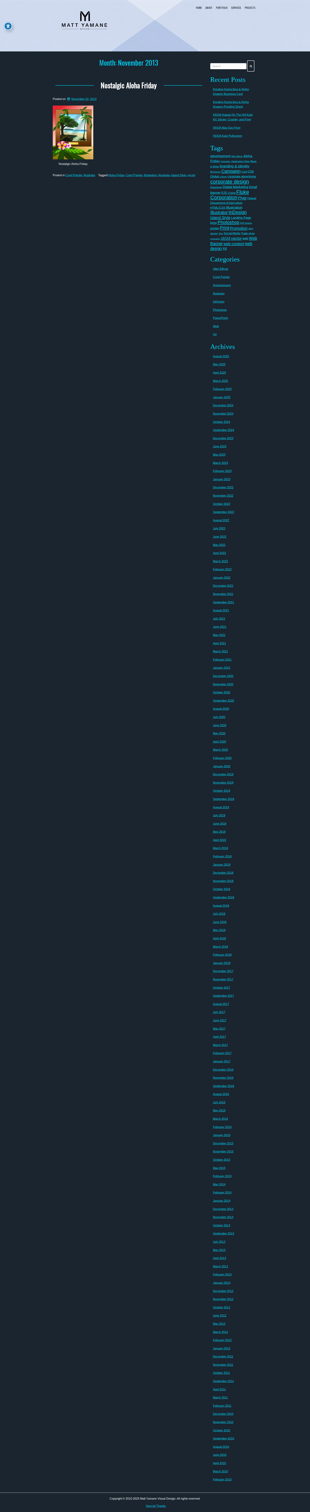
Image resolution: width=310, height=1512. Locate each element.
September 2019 (223, 799)
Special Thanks (156, 1506)
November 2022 (223, 495)
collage (223, 177)
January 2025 (221, 397)
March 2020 (220, 749)
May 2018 (219, 930)
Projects (250, 8)
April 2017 (219, 1036)
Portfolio (221, 8)
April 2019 (219, 840)
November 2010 (223, 1422)
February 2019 (222, 856)
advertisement (220, 156)
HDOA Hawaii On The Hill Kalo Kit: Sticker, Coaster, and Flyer (233, 117)
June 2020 (219, 725)
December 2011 (223, 1356)
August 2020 (221, 708)
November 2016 (223, 1077)
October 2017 (221, 987)
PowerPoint (220, 318)
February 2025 (222, 389)
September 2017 (223, 995)
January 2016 (221, 1135)
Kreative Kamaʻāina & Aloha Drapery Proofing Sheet (231, 104)
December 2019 (223, 774)
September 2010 (223, 1438)
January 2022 (221, 577)
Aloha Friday (116, 175)
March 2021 (220, 651)
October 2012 (221, 1307)
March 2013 (220, 1266)
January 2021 (221, 667)
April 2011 (219, 1389)
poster (214, 228)
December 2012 (223, 1291)
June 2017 (219, 1020)
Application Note (240, 161)
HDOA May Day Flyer (226, 127)
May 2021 (219, 635)
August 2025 (221, 356)
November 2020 (223, 684)
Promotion (239, 228)
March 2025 (220, 380)
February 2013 (222, 1274)
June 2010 (219, 1454)
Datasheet (216, 187)
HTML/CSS (217, 208)
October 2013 (221, 1225)
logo (213, 223)
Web (216, 326)
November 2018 (223, 881)
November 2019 (223, 782)
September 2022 (223, 512)
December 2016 (223, 1069)
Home (199, 8)
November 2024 (223, 413)
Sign (221, 234)
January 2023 (221, 479)
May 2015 (219, 1168)
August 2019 (221, 807)
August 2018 (221, 905)
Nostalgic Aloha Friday (129, 85)
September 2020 (223, 700)
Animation (226, 161)
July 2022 (219, 528)
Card (244, 171)
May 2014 (219, 1184)
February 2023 (222, 471)
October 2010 (221, 1430)
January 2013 (221, 1282)
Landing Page (241, 218)
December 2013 (223, 1209)
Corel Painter (73, 175)
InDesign (238, 212)
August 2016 (221, 1094)
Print (224, 227)
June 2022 (219, 536)
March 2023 (220, 462)
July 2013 (219, 1241)
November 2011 (223, 1364)
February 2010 (222, 1479)
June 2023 (219, 446)
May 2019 (219, 831)
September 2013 (223, 1233)
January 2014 (221, 1200)
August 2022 (221, 520)
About (208, 8)
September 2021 (223, 602)
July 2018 (219, 913)
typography (215, 239)
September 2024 (223, 430)
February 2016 (222, 1127)
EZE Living (228, 192)
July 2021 (219, 618)
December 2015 (223, 1143)
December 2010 (223, 1413)
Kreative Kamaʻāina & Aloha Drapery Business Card (231, 91)
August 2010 (221, 1446)
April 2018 (219, 938)
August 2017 (221, 1004)
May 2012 (219, 1323)
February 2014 (222, 1192)
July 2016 (219, 1102)
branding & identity (234, 166)
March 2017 (220, 1045)
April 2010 (219, 1463)
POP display (246, 223)
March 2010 (220, 1471)
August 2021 (221, 610)
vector (191, 175)
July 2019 (219, 815)
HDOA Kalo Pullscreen (227, 135)
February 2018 (222, 954)
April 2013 (219, 1258)
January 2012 (221, 1348)
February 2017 (222, 1053)
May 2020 (219, 733)
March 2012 (220, 1332)
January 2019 (221, 864)
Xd (224, 249)
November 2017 (223, 979)
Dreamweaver (222, 285)
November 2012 (223, 1299)
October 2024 (221, 421)
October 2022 (221, 503)
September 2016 (223, 1086)
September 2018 (223, 897)
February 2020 (222, 758)
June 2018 (219, 922)
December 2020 (223, 676)
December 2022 (223, 487)
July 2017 (219, 1012)
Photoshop (228, 222)
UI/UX (225, 238)
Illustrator (89, 175)
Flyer (242, 198)
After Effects (237, 156)
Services (236, 8)
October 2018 (221, 889)
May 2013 (219, 1250)
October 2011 (221, 1372)
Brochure (215, 171)
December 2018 (223, 872)
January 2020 (221, 766)
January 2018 (221, 963)
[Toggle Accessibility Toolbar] (8, 26)
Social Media (232, 233)
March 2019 (220, 848)
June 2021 (219, 626)
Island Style (178, 175)
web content (234, 244)
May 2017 (219, 1028)
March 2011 (220, 1397)
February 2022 (222, 569)
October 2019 (221, 790)
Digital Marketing (235, 187)
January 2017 (221, 1061)
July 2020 (219, 717)
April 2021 (219, 643)
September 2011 (223, 1381)
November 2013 (223, 1217)
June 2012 (219, 1315)
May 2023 (219, 454)
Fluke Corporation (229, 195)
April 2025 (219, 372)
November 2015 (223, 1151)
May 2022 (219, 544)
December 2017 (223, 971)
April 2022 (219, 553)
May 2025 (219, 364)
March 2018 (220, 946)
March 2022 (220, 561)
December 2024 (223, 405)
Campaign (231, 171)
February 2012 (222, 1340)
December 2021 (223, 585)
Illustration (150, 175)
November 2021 (223, 594)
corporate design (229, 182)
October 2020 (221, 692)
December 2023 (223, 438)
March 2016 (220, 1118)
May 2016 (219, 1110)
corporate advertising (241, 176)
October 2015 (221, 1159)
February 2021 (222, 659)
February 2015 (222, 1176)
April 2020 (219, 741)
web (245, 238)
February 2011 (222, 1405)
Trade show (248, 233)
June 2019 (219, 823)
